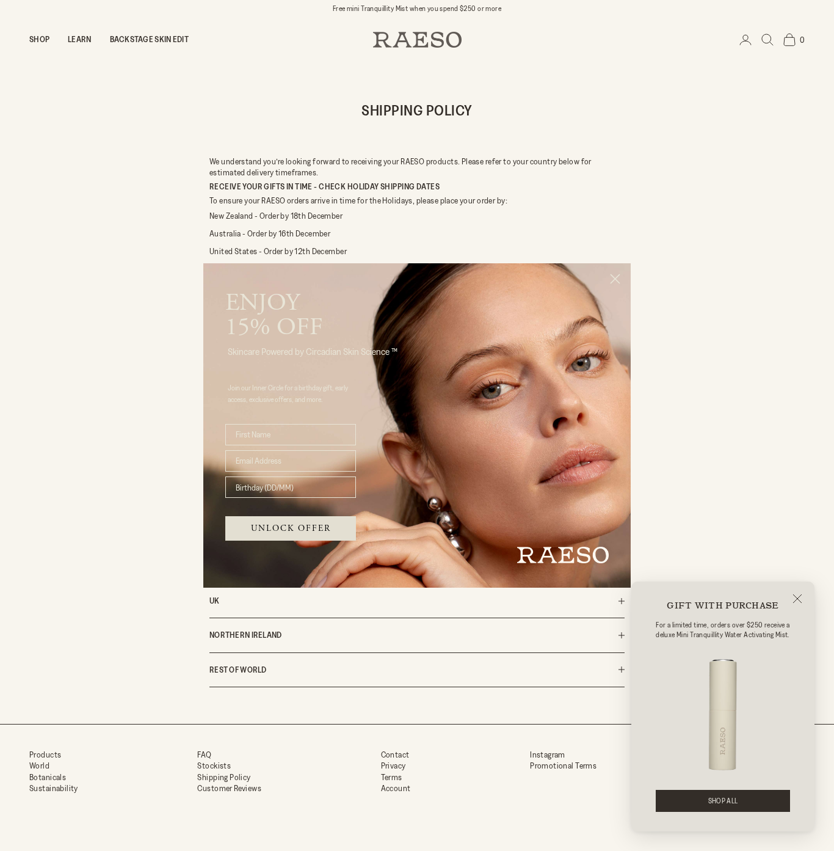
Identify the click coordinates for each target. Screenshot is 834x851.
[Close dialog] (615, 279)
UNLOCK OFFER (291, 528)
